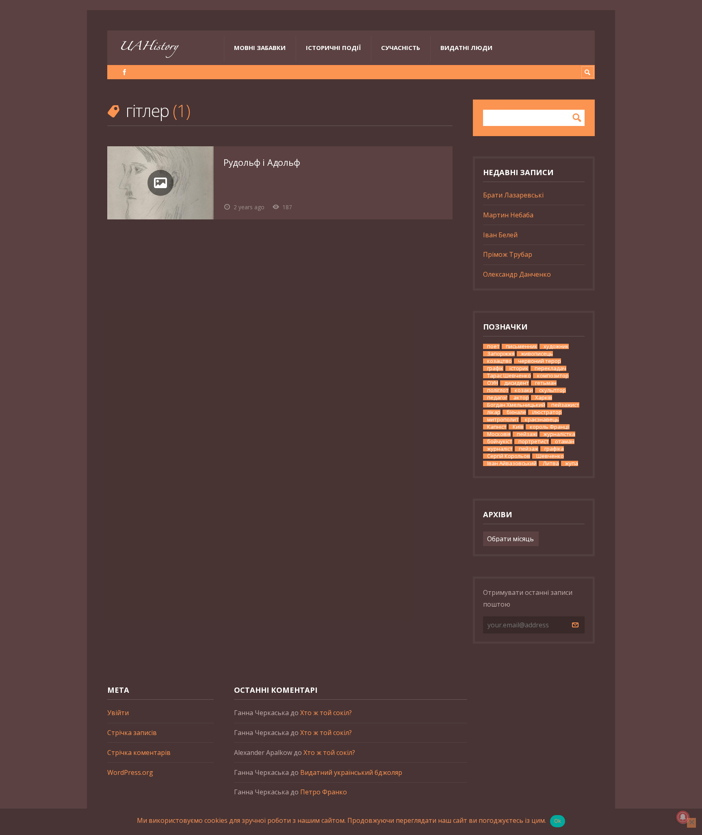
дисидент (516, 383)
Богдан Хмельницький (516, 405)
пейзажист (565, 405)
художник (556, 346)
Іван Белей (500, 234)
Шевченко (550, 456)
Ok (557, 821)
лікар (493, 412)
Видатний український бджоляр (351, 772)
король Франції (550, 426)
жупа (571, 463)
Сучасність (400, 47)
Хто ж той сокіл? (326, 712)
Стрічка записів (132, 732)
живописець (537, 353)
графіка (554, 448)
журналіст (500, 448)
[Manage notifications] (682, 817)
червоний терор (539, 361)
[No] (691, 823)
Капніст (497, 426)
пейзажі (527, 434)
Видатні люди (466, 47)
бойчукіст (499, 441)
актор (521, 397)
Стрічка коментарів (139, 752)
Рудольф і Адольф (261, 162)
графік (495, 368)
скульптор (552, 390)
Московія (499, 434)
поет (493, 346)
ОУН (492, 383)
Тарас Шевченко (509, 375)
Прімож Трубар (507, 254)
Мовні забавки (260, 47)
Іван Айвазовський (512, 463)
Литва (551, 463)
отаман (564, 441)
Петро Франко (323, 791)
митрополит (503, 419)
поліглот (498, 390)
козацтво (499, 361)
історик (519, 368)
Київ (518, 426)
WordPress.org (130, 772)
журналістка (559, 434)
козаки (524, 390)
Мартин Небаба (508, 214)
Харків (543, 397)
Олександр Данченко (517, 274)
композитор (553, 375)
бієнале (516, 412)
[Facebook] (124, 72)
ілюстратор (547, 412)
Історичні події (333, 47)
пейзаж (528, 448)
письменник (521, 346)
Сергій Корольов (508, 456)
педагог (497, 397)
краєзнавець (542, 419)
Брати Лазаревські (513, 195)
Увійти (118, 712)
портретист (533, 441)
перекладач (550, 368)
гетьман (546, 383)
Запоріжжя (501, 353)
